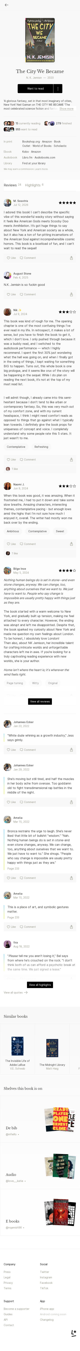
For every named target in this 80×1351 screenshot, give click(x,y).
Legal (7, 1277)
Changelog (47, 1319)
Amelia (17, 817)
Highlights (34, 185)
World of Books (42, 145)
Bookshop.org (31, 141)
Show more (66, 108)
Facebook (46, 1282)
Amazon (47, 141)
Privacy (8, 1282)
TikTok (44, 1288)
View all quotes (13, 992)
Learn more (41, 169)
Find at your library (34, 163)
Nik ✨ (17, 310)
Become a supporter (16, 1308)
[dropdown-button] (57, 88)
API (6, 1319)
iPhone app (47, 1308)
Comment (30, 257)
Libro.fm (27, 157)
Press (7, 1271)
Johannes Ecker (23, 722)
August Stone (22, 273)
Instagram (46, 1277)
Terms (7, 1288)
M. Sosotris (20, 200)
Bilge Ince (19, 568)
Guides (8, 1314)
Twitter (44, 1271)
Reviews (12, 185)
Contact (9, 1325)
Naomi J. (19, 484)
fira (15, 942)
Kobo (25, 151)
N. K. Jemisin (34, 77)
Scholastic (60, 145)
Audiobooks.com (45, 157)
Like (13, 257)
